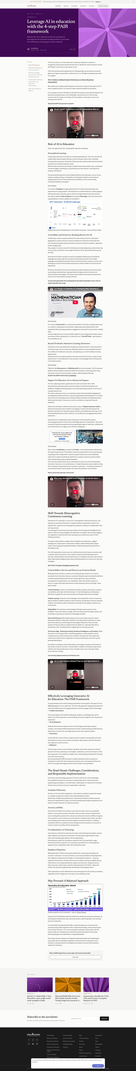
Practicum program (51, 1054)
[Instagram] (29, 1044)
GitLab (80, 1047)
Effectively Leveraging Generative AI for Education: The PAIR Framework (35, 74)
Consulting (74, 6)
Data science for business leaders (53, 1050)
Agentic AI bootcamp (52, 1038)
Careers (97, 1047)
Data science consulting (69, 1041)
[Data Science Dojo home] (35, 1034)
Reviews (66, 6)
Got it (98, 1066)
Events (81, 1050)
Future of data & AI (84, 1038)
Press (96, 1041)
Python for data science (52, 1044)
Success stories (83, 1056)
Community (83, 6)
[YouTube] (33, 1044)
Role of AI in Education (34, 65)
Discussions (82, 1044)
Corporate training (67, 1035)
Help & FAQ (98, 1053)
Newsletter (98, 1056)
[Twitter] (37, 1040)
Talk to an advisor (103, 6)
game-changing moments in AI (68, 565)
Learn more (75, 957)
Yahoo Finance (81, 912)
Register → (98, 1)
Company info (98, 1035)
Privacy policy (105, 1068)
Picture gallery (98, 1044)
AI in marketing (71, 375)
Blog (32, 13)
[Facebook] (29, 1040)
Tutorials (81, 1041)
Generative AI (39, 13)
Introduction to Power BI (53, 1047)
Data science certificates (53, 1057)
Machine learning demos (85, 1053)
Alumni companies (67, 1038)
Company (91, 6)
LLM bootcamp (50, 1035)
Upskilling (57, 6)
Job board (65, 1047)
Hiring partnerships (68, 1044)
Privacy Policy (94, 1060)
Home (28, 13)
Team (96, 1038)
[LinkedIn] (33, 1040)
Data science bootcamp (52, 1041)
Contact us (98, 1050)
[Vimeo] (37, 1044)
